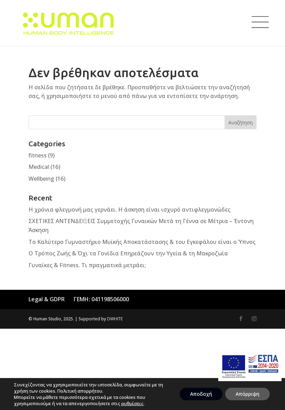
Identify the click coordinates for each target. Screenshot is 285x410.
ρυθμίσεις (132, 403)
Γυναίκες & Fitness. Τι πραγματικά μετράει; (87, 265)
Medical (38, 167)
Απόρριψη (247, 394)
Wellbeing (41, 178)
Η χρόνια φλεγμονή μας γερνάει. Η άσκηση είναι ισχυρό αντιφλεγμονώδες (129, 209)
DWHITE (115, 319)
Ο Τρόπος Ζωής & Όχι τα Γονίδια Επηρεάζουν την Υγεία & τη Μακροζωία (128, 253)
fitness (37, 155)
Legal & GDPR (46, 299)
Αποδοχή (201, 394)
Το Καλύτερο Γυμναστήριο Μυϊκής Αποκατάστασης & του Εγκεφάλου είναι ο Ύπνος (141, 242)
